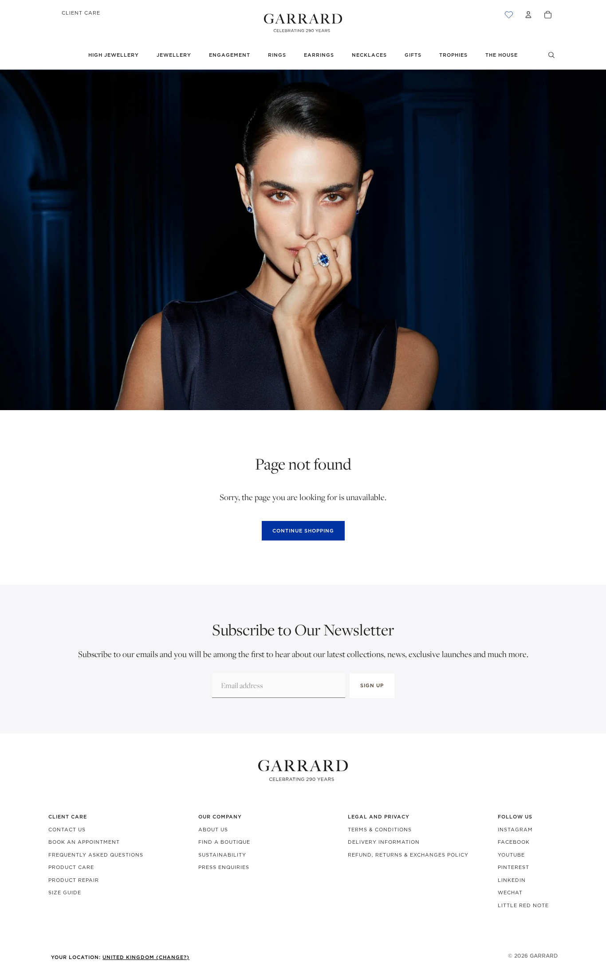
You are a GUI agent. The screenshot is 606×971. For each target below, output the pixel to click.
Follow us (515, 817)
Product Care (71, 867)
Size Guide (64, 892)
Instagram (515, 829)
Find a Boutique (224, 842)
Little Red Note (523, 905)
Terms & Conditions (380, 829)
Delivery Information (384, 842)
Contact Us (67, 829)
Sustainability (222, 855)
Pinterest (513, 867)
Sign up (372, 685)
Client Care (81, 13)
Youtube (511, 855)
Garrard (544, 955)
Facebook (514, 842)
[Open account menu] (528, 14)
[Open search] (551, 55)
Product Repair (73, 880)
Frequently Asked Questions (95, 855)
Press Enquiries (223, 867)
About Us (213, 829)
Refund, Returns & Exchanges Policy (408, 855)
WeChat (510, 892)
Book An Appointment (84, 842)
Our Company (220, 817)
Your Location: (120, 957)
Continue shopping (303, 531)
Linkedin (512, 880)
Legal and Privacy (378, 817)
